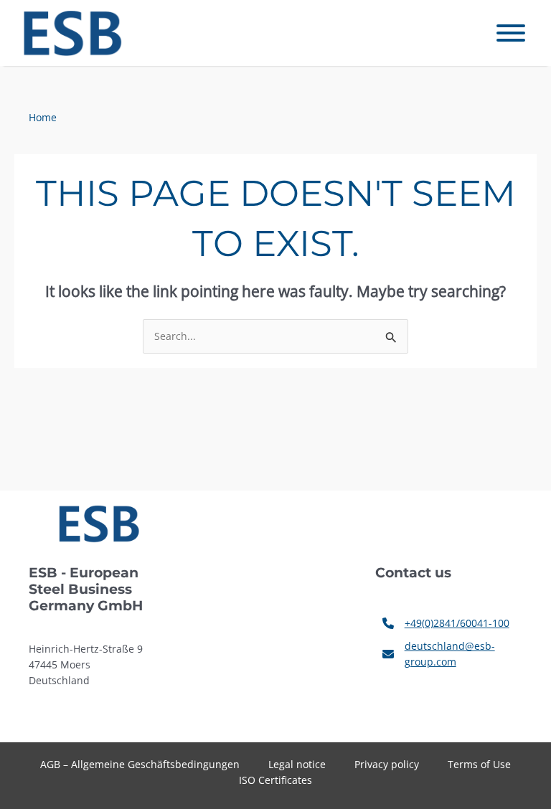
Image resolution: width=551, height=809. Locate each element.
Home (43, 117)
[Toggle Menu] (510, 33)
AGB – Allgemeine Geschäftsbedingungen (140, 764)
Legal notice (297, 764)
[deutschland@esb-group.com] (448, 654)
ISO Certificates (275, 780)
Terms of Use (479, 764)
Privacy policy (386, 764)
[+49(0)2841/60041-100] (445, 623)
